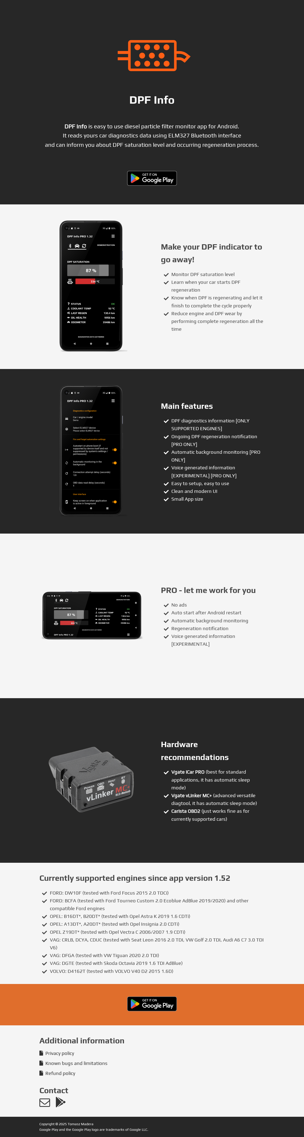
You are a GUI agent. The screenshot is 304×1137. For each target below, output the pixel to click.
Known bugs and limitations (76, 1063)
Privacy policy (59, 1053)
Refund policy (60, 1073)
